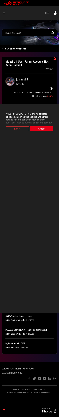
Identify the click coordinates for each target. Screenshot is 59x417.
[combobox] (29, 32)
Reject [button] (17, 129)
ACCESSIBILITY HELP (12, 372)
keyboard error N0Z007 (15, 343)
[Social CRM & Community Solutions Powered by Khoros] (49, 410)
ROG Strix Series (13, 347)
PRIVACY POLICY (38, 390)
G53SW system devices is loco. (18, 316)
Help (47, 13)
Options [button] (55, 49)
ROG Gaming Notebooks (15, 49)
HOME (18, 368)
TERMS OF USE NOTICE (21, 390)
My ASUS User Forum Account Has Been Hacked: (26, 330)
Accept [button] (41, 129)
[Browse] (5, 13)
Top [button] (4, 410)
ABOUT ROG (8, 368)
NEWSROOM (28, 368)
